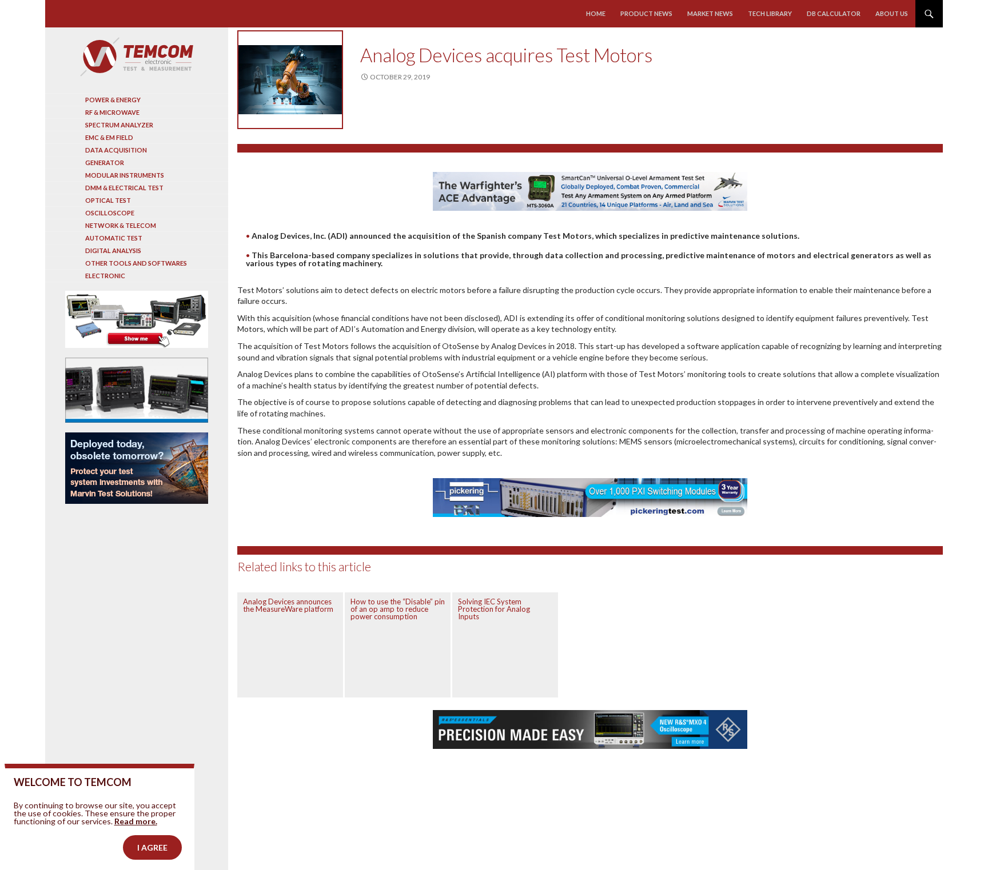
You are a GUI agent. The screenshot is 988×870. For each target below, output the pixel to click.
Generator (104, 162)
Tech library (770, 13)
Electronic (105, 275)
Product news (646, 13)
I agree (152, 847)
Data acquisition (116, 150)
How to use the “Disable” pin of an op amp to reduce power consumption (397, 609)
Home (595, 13)
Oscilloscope (109, 213)
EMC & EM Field (109, 137)
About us (891, 13)
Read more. (135, 821)
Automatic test (113, 238)
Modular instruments (124, 175)
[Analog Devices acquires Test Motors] (290, 79)
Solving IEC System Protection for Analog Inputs (494, 609)
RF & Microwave (112, 112)
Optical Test (108, 200)
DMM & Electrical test (124, 187)
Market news (710, 13)
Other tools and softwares (136, 263)
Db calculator (833, 13)
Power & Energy (113, 99)
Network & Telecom (120, 225)
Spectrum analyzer (119, 125)
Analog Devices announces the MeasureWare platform (288, 605)
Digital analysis (113, 250)
